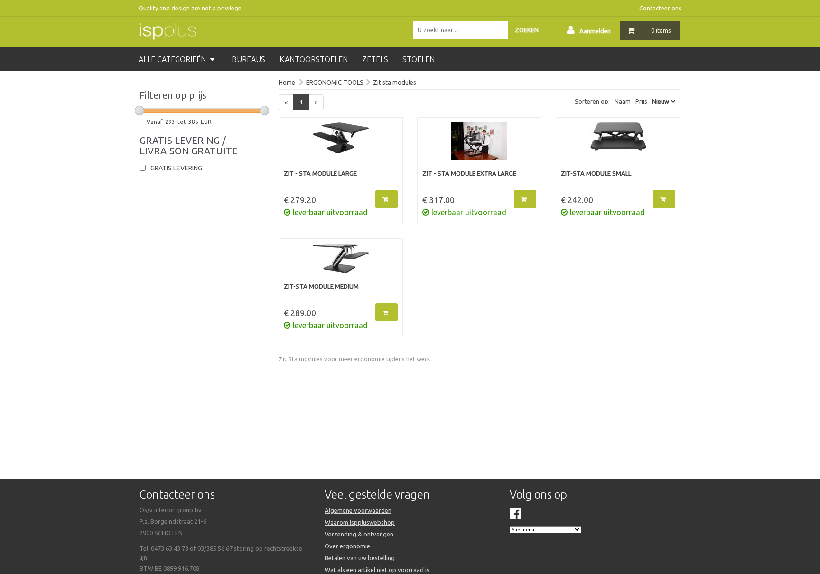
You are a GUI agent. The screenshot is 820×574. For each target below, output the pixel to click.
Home (287, 82)
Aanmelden (595, 31)
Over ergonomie (347, 546)
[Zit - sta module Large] (341, 145)
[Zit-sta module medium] (341, 263)
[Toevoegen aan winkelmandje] (386, 199)
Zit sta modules (394, 82)
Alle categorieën (173, 59)
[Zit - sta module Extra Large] (479, 145)
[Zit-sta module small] (618, 145)
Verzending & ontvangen (359, 534)
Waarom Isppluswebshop (360, 522)
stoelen (418, 59)
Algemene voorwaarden (358, 510)
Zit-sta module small (596, 173)
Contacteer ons (660, 8)
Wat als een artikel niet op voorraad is (377, 569)
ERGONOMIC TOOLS (334, 82)
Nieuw (660, 101)
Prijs (641, 101)
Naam (623, 101)
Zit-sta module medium (321, 286)
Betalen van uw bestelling (360, 558)
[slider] (139, 110)
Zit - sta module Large (320, 173)
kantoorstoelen (314, 59)
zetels (375, 59)
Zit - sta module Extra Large (469, 173)
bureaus (248, 59)
